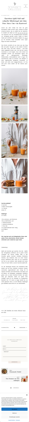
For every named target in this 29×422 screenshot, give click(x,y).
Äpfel (5, 310)
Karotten (15, 310)
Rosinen (24, 310)
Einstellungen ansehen (14, 417)
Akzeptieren (14, 409)
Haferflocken (9, 310)
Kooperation (23, 15)
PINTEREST (15, 320)
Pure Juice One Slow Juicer (23, 32)
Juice (13, 310)
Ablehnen (14, 413)
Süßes (26, 15)
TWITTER (22, 320)
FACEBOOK (7, 320)
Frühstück (19, 15)
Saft (2, 312)
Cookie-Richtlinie (11, 420)
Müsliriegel (20, 310)
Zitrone (4, 312)
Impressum (18, 420)
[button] (27, 395)
